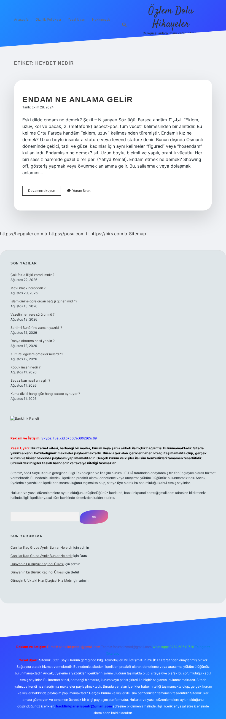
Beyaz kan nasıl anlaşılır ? (30, 380)
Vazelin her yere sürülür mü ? (32, 314)
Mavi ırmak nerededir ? (27, 288)
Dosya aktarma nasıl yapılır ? (32, 341)
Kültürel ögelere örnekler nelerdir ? (36, 354)
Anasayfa (21, 19)
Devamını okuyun (44, 192)
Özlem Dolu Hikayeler (170, 17)
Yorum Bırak (81, 190)
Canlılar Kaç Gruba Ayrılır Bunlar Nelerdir (41, 547)
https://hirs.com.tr (109, 233)
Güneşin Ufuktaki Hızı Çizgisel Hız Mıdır (41, 580)
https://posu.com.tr (69, 233)
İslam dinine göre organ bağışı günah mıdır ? (43, 301)
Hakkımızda (101, 19)
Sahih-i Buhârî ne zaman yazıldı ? (36, 328)
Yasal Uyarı (76, 19)
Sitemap (137, 233)
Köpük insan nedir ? (25, 367)
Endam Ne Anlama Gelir (77, 99)
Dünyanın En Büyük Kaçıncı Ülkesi (37, 564)
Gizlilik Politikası (48, 19)
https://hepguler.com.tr (24, 233)
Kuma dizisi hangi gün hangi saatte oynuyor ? (45, 394)
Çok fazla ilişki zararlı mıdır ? (32, 275)
